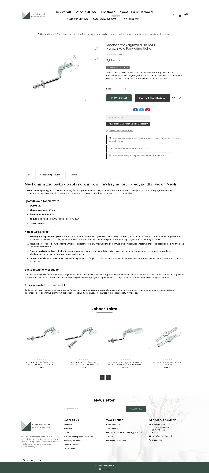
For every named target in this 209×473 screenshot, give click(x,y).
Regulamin (69, 429)
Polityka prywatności (73, 441)
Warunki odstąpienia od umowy (78, 437)
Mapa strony (70, 449)
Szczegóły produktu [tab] (50, 174)
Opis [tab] (28, 174)
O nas (66, 433)
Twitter (141, 109)
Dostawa (68, 425)
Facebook (135, 109)
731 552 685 (157, 440)
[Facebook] (46, 460)
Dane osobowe (113, 425)
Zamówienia (112, 429)
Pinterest (147, 109)
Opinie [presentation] (74, 174)
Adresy (109, 437)
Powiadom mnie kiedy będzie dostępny (128, 123)
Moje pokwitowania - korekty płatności (124, 433)
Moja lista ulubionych (116, 441)
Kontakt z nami (71, 445)
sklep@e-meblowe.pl (162, 436)
